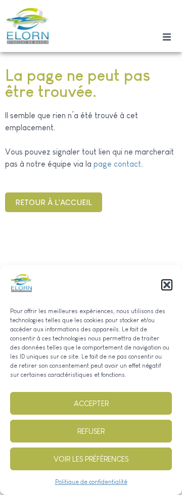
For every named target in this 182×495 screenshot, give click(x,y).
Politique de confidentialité (91, 481)
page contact (117, 164)
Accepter (91, 403)
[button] (167, 285)
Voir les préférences (91, 459)
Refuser (91, 431)
